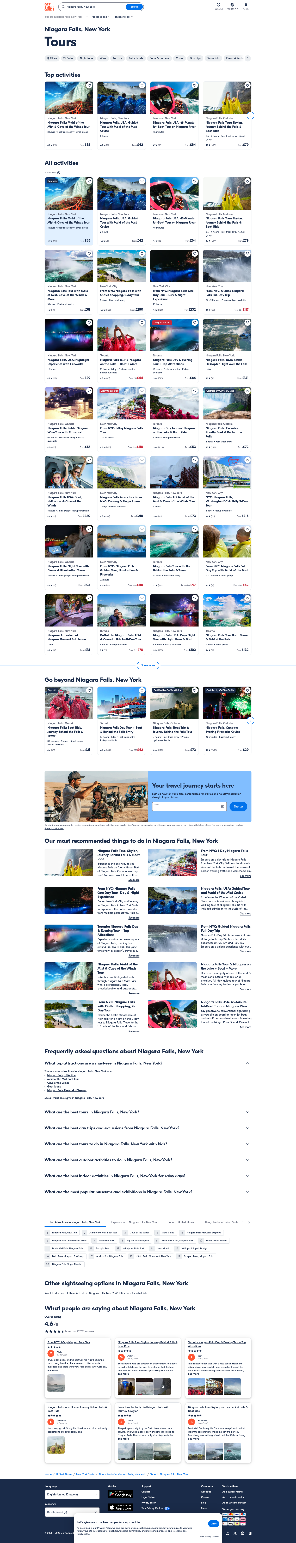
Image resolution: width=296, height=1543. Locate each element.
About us (206, 1491)
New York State (85, 1474)
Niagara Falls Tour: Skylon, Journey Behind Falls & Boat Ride (147, 1344)
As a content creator (233, 1497)
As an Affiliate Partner (234, 1502)
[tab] (75, 1222)
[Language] (232, 5)
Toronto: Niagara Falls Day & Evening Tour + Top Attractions (217, 1344)
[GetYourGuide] (49, 6)
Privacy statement (54, 828)
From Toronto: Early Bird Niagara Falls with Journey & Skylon (143, 1409)
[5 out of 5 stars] (77, 1347)
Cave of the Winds (58, 1082)
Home (48, 1474)
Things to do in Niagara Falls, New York (122, 1474)
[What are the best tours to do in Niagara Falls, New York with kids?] (247, 1144)
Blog (203, 1502)
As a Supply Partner (232, 1491)
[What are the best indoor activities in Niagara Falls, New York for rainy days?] (247, 1176)
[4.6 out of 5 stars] (55, 1331)
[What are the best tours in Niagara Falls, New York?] (247, 1112)
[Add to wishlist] (89, 85)
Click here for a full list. (133, 1293)
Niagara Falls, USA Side (61, 1075)
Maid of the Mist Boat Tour (63, 1079)
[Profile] (246, 5)
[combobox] (92, 7)
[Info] (59, 173)
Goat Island (54, 1086)
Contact (145, 1491)
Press (204, 1508)
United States (64, 1474)
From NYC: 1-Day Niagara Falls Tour (68, 1342)
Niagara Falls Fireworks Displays (67, 1090)
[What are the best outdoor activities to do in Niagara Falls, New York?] (247, 1160)
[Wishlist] (218, 5)
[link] (69, 115)
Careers (205, 1497)
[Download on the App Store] (120, 1508)
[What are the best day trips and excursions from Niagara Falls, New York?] (247, 1128)
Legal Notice (148, 1497)
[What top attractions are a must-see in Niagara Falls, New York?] (247, 1063)
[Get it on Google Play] (120, 1494)
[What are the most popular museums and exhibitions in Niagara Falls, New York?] (247, 1192)
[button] (69, 115)
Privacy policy (148, 1502)
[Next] (250, 115)
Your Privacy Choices (152, 1508)
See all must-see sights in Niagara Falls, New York (74, 1098)
